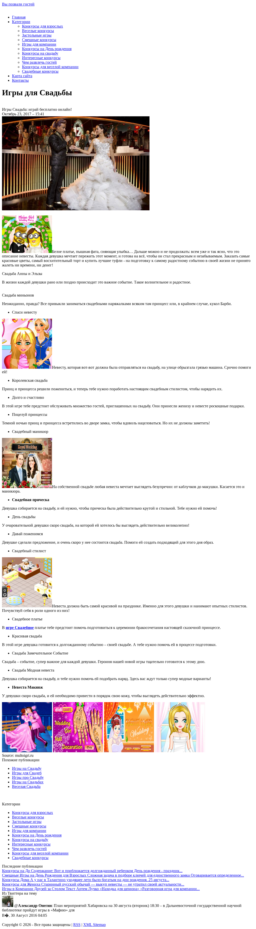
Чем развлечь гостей (39, 62)
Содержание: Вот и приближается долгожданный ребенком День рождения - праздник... (92, 871)
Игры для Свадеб (27, 773)
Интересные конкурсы (41, 58)
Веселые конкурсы (38, 31)
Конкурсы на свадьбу (40, 53)
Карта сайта (22, 76)
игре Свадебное (20, 627)
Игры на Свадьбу (27, 768)
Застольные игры (37, 35)
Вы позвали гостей (18, 4)
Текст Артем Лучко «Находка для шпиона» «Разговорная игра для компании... (101, 889)
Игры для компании (39, 44)
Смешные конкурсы (39, 40)
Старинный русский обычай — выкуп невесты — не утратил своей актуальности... (93, 884)
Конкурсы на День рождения (47, 49)
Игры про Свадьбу (28, 777)
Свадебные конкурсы (40, 71)
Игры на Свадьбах (28, 782)
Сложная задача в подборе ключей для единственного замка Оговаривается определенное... (123, 875)
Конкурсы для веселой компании (50, 67)
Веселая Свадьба (26, 786)
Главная (19, 17)
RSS (76, 924)
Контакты (20, 80)
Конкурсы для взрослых (42, 26)
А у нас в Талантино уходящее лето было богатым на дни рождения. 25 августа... (85, 880)
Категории (21, 22)
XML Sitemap (94, 924)
